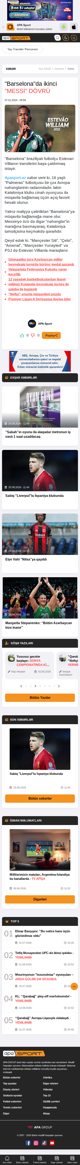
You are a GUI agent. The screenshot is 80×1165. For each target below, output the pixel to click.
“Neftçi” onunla (34, 294)
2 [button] (30, 686)
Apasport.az (15, 177)
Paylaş (50, 335)
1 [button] (26, 686)
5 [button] (45, 686)
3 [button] (35, 686)
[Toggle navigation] (74, 38)
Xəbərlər (59, 68)
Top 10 (47, 1095)
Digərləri (40, 899)
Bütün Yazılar (40, 697)
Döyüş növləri (11, 1089)
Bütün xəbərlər (40, 798)
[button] (21, 685)
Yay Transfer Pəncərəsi (22, 49)
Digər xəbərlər (57, 1162)
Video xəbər (72, 1162)
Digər (6, 1113)
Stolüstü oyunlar (12, 1095)
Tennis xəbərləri (12, 1107)
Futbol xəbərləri (12, 1101)
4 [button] (40, 686)
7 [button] (54, 686)
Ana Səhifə (45, 68)
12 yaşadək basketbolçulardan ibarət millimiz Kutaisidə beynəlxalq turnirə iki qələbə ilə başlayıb (38, 284)
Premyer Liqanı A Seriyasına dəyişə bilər (39, 299)
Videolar (48, 1089)
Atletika (47, 1077)
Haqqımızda (50, 1107)
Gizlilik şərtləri (51, 1101)
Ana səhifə (7, 1162)
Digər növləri (50, 1083)
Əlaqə (46, 1113)
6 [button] (49, 686)
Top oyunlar (10, 1083)
